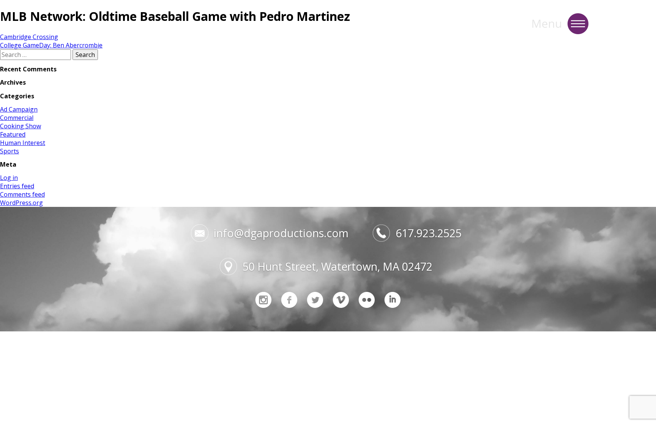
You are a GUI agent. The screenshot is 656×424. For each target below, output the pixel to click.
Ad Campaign (19, 109)
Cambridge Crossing (29, 37)
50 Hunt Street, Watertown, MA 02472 (337, 266)
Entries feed (17, 186)
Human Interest (22, 143)
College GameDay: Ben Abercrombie (51, 45)
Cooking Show (20, 126)
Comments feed (22, 194)
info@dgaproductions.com (281, 233)
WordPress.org (21, 203)
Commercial (16, 117)
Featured (12, 134)
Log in (9, 177)
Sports (9, 151)
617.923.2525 (429, 233)
